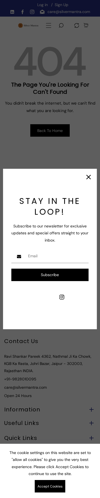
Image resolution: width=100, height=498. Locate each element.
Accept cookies (50, 486)
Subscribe (50, 274)
